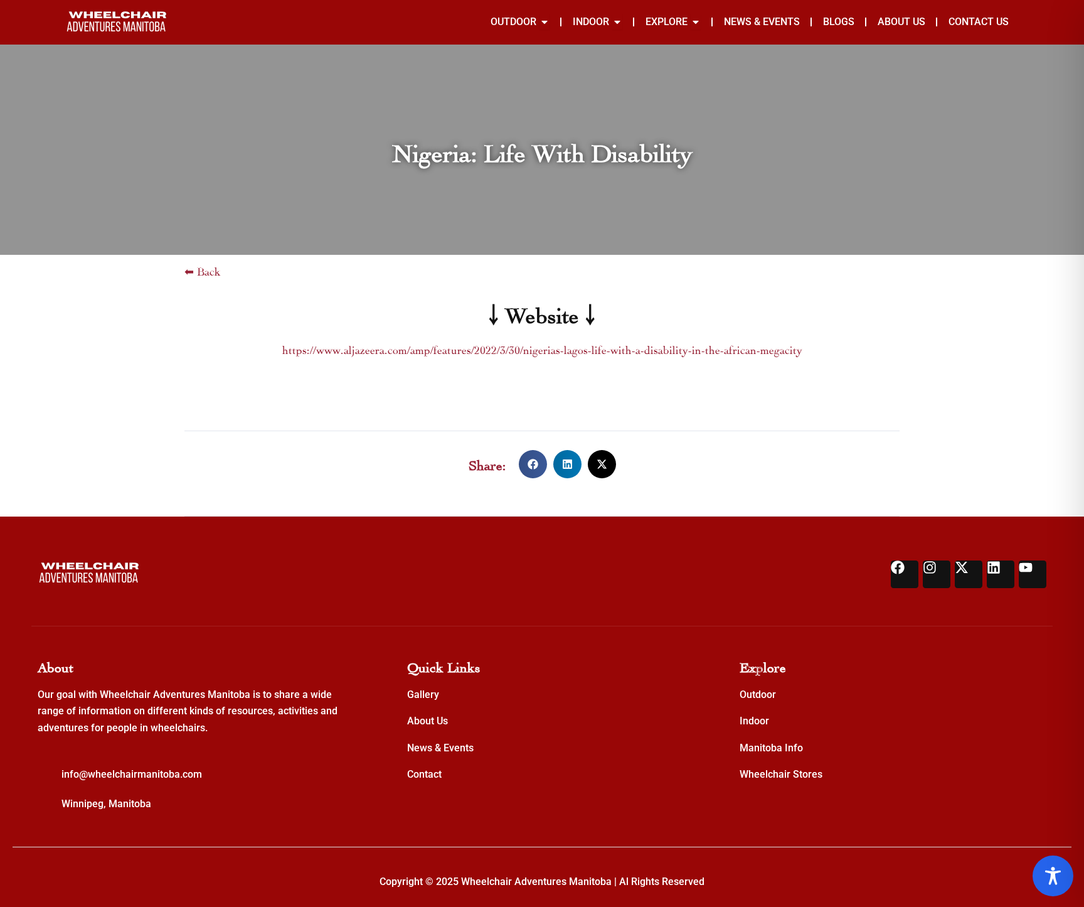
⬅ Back (202, 270)
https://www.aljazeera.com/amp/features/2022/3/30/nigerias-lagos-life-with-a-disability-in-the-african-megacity (542, 349)
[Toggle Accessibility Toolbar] (1053, 876)
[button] (533, 464)
